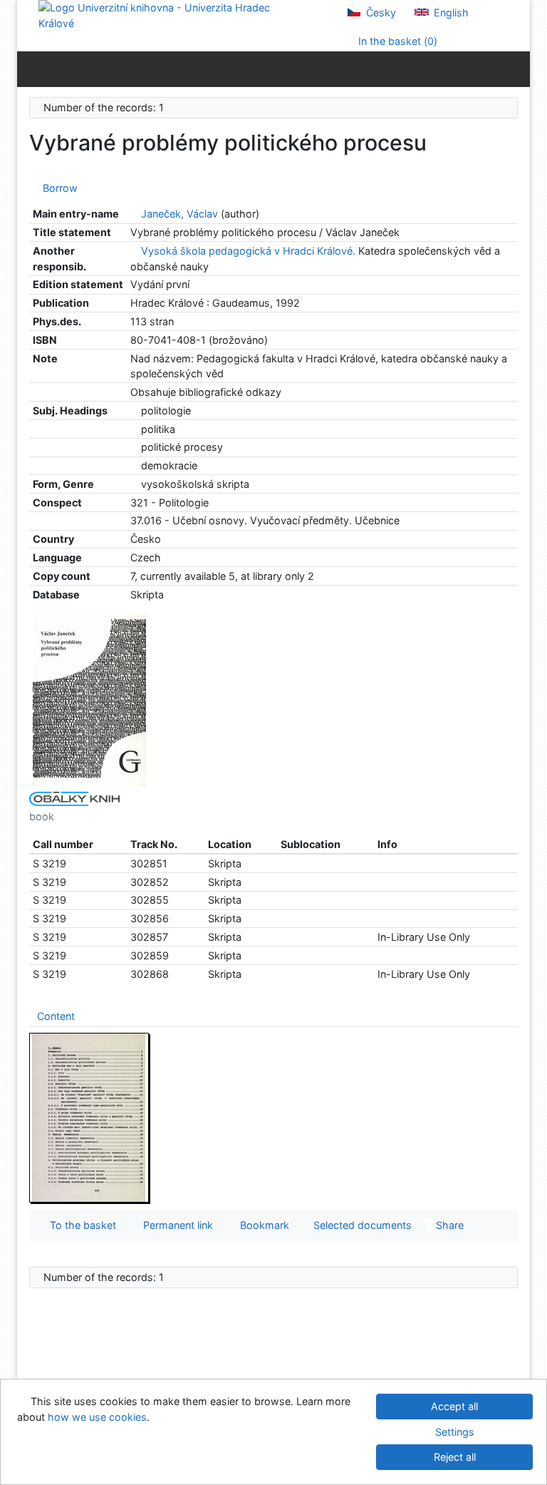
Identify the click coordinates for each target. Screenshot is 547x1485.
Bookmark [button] (261, 1225)
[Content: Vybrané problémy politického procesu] (89, 1117)
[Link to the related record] (134, 214)
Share (448, 1225)
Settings (454, 1432)
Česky (379, 12)
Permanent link (175, 1225)
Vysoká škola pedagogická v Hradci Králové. (248, 251)
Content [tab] (56, 1016)
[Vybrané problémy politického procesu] (89, 699)
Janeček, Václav (179, 214)
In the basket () (396, 41)
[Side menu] (31, 68)
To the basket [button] (80, 1225)
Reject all (455, 1457)
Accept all (454, 1406)
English (450, 12)
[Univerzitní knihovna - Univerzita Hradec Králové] (166, 15)
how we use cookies (97, 1417)
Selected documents (361, 1225)
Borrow (57, 188)
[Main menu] (516, 68)
